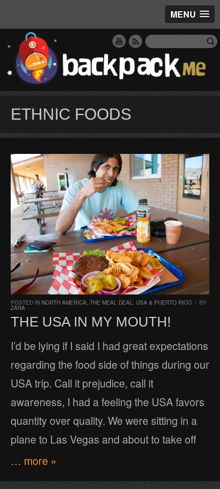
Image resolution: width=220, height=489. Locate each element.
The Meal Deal (111, 302)
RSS (136, 41)
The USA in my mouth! (91, 322)
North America (64, 302)
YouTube (119, 41)
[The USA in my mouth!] (110, 224)
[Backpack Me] (110, 60)
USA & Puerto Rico (164, 302)
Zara (18, 308)
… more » (34, 460)
